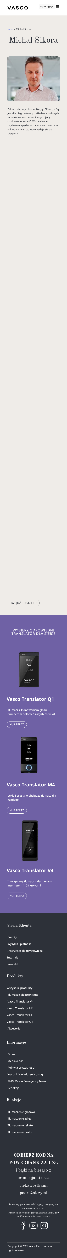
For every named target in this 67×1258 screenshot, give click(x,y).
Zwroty (12, 937)
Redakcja (13, 1088)
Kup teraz (17, 724)
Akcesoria (14, 1028)
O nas (11, 1054)
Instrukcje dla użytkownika (25, 951)
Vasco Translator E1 (19, 1015)
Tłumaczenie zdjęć (19, 1118)
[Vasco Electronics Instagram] (44, 1228)
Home (10, 29)
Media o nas (15, 1061)
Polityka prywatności (21, 1067)
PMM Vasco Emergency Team (27, 1081)
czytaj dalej (16, 300)
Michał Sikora (37, 219)
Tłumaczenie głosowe (22, 1112)
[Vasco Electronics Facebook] (23, 1228)
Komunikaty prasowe (30, 223)
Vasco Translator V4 (20, 1001)
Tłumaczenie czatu (20, 1132)
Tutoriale (12, 957)
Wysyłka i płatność (19, 944)
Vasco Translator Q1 (20, 1022)
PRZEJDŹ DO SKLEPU (23, 603)
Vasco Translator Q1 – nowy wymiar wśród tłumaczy (30, 495)
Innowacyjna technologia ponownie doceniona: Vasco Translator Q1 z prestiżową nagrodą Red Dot (32, 205)
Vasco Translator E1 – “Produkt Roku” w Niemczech (30, 358)
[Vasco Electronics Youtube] (33, 1228)
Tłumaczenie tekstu (20, 1125)
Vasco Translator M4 (20, 1008)
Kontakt (13, 964)
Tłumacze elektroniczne (23, 995)
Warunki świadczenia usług (25, 1074)
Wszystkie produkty (19, 988)
